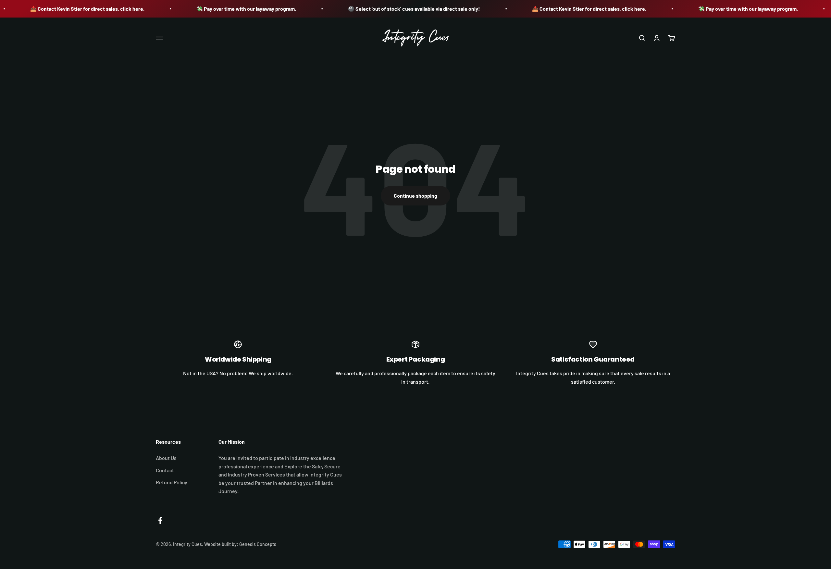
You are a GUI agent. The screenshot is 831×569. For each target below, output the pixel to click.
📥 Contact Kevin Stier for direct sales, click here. (75, 9)
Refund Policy (171, 482)
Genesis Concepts (257, 544)
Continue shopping (415, 195)
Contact (165, 470)
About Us (166, 458)
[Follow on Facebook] (160, 520)
